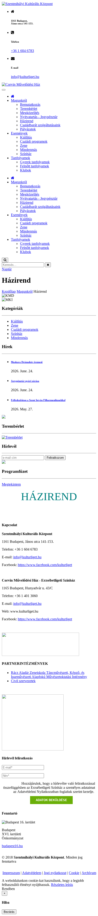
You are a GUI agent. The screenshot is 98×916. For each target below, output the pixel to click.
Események (19, 133)
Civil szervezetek (23, 681)
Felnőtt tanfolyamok (34, 166)
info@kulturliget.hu (27, 557)
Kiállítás (26, 137)
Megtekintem (11, 484)
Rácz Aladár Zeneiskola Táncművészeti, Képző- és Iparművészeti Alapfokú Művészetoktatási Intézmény (49, 675)
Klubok (25, 170)
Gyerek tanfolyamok (35, 162)
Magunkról (19, 100)
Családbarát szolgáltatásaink (40, 125)
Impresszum (11, 873)
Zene (23, 145)
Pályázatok (28, 129)
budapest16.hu (12, 846)
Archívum (89, 873)
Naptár (7, 269)
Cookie (74, 873)
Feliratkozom (55, 457)
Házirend (26, 121)
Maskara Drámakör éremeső (27, 362)
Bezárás (9, 911)
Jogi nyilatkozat (55, 873)
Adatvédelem (31, 873)
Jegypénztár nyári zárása (25, 381)
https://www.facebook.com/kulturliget (45, 565)
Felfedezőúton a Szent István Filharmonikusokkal (38, 400)
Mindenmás (28, 150)
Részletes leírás (62, 885)
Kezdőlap (9, 291)
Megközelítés (29, 113)
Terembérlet (28, 109)
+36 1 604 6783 (22, 51)
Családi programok (33, 141)
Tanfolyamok (20, 158)
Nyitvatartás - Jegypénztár (38, 117)
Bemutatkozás (30, 104)
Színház (25, 154)
